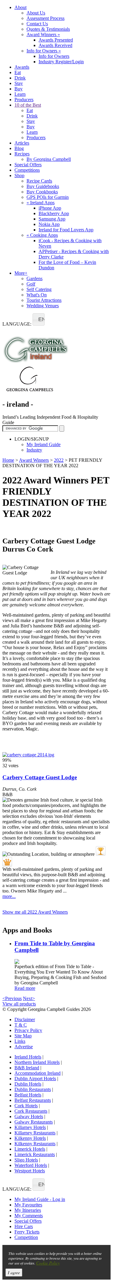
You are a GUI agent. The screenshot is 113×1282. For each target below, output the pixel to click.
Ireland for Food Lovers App (66, 229)
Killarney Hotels (30, 1127)
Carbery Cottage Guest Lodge (39, 777)
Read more (24, 988)
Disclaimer (24, 1019)
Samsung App (52, 218)
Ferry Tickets (26, 1231)
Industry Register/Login (61, 61)
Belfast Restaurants (32, 1100)
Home (8, 460)
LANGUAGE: (16, 324)
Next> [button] (29, 998)
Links (19, 1041)
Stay (18, 83)
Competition (26, 1237)
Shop (19, 175)
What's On (37, 294)
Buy (18, 88)
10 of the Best (27, 105)
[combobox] (39, 319)
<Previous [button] (12, 998)
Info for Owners (44, 50)
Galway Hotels (28, 1116)
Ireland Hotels (27, 1056)
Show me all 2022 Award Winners (35, 912)
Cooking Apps (42, 235)
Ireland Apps (41, 202)
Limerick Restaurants (34, 1154)
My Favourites (28, 1204)
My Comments (28, 1215)
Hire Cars (23, 1226)
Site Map (23, 1035)
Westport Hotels (29, 1170)
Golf (31, 283)
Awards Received (55, 45)
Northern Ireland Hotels (37, 1062)
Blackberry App (54, 213)
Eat (17, 72)
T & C (20, 1024)
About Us (36, 12)
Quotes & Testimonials (48, 29)
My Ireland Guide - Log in (39, 1199)
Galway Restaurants (33, 1121)
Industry (34, 449)
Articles (21, 142)
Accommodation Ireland (37, 1073)
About (20, 7)
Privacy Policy (28, 1030)
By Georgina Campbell (49, 159)
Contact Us (37, 23)
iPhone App (50, 208)
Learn (20, 94)
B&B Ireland (26, 1067)
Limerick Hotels (29, 1149)
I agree (14, 1272)
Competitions (27, 170)
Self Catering (39, 289)
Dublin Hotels (27, 1084)
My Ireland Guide (44, 444)
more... (9, 896)
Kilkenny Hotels (30, 1138)
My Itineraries (27, 1210)
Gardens (34, 278)
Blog (19, 148)
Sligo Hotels (26, 1159)
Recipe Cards (39, 180)
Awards (21, 67)
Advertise (23, 1046)
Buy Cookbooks (42, 191)
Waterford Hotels (30, 1165)
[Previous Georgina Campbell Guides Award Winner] (100, 851)
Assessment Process (45, 18)
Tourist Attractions (44, 300)
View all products (19, 1003)
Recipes (22, 153)
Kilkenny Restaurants (34, 1143)
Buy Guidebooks (43, 186)
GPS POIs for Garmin (48, 197)
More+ (20, 273)
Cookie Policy (48, 1263)
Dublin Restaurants (32, 1089)
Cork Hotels (26, 1105)
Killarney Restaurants (34, 1132)
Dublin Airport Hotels (35, 1078)
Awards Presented (56, 39)
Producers (23, 99)
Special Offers (28, 164)
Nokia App (49, 224)
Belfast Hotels (27, 1094)
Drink (20, 77)
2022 (59, 460)
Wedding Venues (43, 305)
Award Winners (43, 34)
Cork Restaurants (30, 1111)
